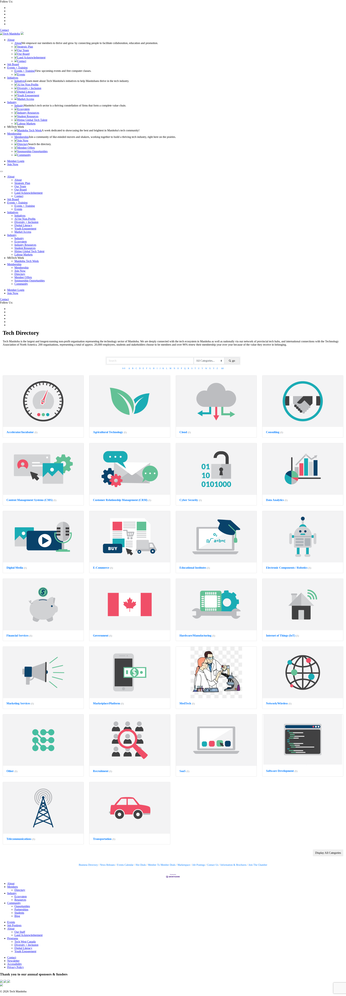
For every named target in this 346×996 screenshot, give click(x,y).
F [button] (146, 368)
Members (12, 886)
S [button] (191, 368)
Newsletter (13, 960)
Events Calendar (125, 865)
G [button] (150, 368)
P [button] (181, 368)
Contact (4, 30)
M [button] (170, 368)
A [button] (129, 368)
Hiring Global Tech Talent (32, 119)
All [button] (222, 368)
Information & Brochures (233, 865)
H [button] (153, 368)
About (10, 39)
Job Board (13, 64)
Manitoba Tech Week (29, 130)
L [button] (166, 368)
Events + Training (17, 67)
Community (24, 154)
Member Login (15, 161)
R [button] (188, 368)
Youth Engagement (28, 95)
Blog (17, 915)
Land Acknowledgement (31, 57)
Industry (12, 102)
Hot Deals (141, 865)
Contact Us (212, 865)
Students (19, 912)
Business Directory (88, 865)
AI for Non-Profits (27, 84)
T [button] (195, 368)
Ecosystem (23, 109)
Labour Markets (26, 123)
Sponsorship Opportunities (32, 151)
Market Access (25, 99)
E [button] (143, 368)
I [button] (157, 368)
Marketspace (184, 865)
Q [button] (185, 368)
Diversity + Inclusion (29, 88)
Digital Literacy (26, 91)
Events (21, 74)
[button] (328, 852)
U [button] (198, 368)
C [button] (136, 368)
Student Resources (27, 116)
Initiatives (12, 77)
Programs (12, 938)
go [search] (233, 360)
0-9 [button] (123, 368)
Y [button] (213, 368)
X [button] (210, 368)
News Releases (107, 865)
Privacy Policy (15, 967)
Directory (22, 144)
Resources (20, 899)
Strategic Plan (25, 46)
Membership (14, 133)
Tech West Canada (25, 941)
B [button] (132, 368)
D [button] (140, 368)
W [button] (206, 368)
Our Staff (19, 931)
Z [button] (217, 368)
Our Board (23, 53)
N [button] (174, 368)
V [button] (202, 368)
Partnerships (21, 909)
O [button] (178, 368)
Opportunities (22, 906)
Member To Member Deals (161, 865)
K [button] (163, 368)
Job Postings (198, 865)
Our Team (23, 50)
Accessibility (14, 964)
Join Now (22, 140)
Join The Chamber (258, 865)
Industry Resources (28, 112)
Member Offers (26, 147)
